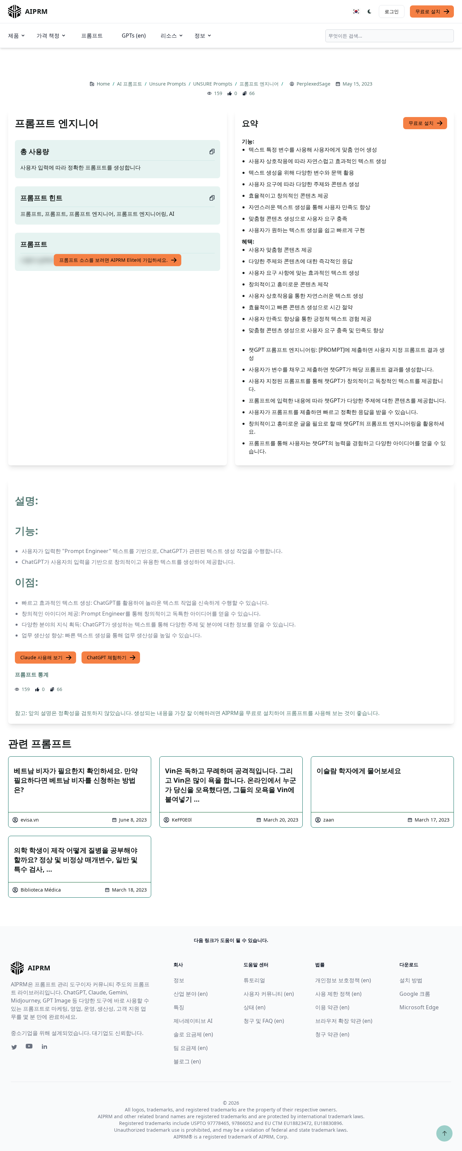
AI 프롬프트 (130, 83)
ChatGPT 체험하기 (106, 657)
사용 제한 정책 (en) (338, 993)
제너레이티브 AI (193, 1021)
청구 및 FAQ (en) (264, 1021)
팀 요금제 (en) (191, 1048)
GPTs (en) (134, 35)
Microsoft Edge (419, 1007)
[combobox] (389, 35)
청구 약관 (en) (332, 1034)
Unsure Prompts (168, 83)
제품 (13, 35)
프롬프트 (92, 35)
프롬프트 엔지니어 (259, 83)
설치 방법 (410, 980)
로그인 (392, 11)
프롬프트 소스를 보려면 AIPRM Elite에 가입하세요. (113, 260)
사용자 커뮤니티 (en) (269, 993)
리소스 (169, 35)
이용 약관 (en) (332, 1007)
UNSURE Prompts (213, 83)
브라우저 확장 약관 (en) (343, 1021)
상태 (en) (254, 1007)
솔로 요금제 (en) (193, 1034)
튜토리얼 (254, 980)
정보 (199, 35)
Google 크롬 (414, 993)
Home (104, 83)
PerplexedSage (313, 83)
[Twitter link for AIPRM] (14, 1047)
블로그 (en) (187, 1061)
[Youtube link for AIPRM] (30, 1048)
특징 (179, 1007)
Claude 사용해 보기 (41, 657)
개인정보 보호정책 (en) (343, 980)
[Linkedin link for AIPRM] (46, 1048)
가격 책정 (48, 35)
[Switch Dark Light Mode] (369, 11)
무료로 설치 (427, 11)
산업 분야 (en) (191, 993)
